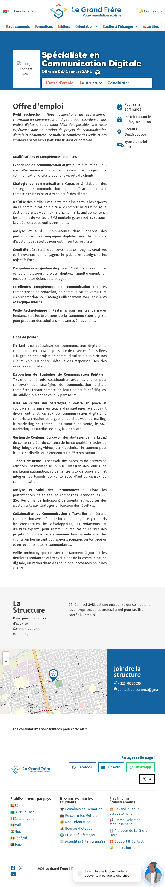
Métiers (64, 26)
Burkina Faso (16, 11)
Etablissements (17, 26)
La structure (91, 83)
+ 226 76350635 (129, 683)
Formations (44, 26)
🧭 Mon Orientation (75, 822)
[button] (53, 675)
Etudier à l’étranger (118, 26)
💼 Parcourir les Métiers (78, 816)
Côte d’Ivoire (22, 819)
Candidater (118, 83)
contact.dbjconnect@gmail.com (138, 692)
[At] (98, 73)
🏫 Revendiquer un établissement (124, 811)
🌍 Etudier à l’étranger (77, 835)
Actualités (151, 26)
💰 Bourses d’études (76, 828)
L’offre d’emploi (60, 83)
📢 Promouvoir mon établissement (124, 822)
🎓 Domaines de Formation (81, 809)
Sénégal (18, 838)
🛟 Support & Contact (126, 841)
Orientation (84, 26)
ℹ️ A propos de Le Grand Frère (128, 833)
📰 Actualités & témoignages (82, 841)
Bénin (17, 806)
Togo (16, 844)
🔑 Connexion (150, 11)
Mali (15, 825)
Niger (16, 831)
